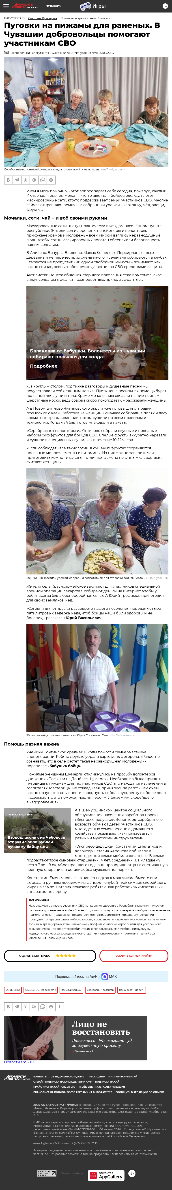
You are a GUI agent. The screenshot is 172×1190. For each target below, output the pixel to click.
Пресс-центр (96, 1076)
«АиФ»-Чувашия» (113, 169)
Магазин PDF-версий (122, 1076)
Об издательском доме (67, 1076)
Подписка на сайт (108, 1081)
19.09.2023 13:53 (14, 18)
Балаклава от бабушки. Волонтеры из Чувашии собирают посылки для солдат (87, 353)
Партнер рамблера (72, 1173)
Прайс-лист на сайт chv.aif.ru (54, 1086)
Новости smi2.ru (19, 1062)
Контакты (40, 1076)
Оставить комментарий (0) (134, 955)
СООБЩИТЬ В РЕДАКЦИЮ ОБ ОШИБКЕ (140, 1092)
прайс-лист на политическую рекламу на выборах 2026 (72, 1092)
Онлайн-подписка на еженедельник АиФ (62, 1081)
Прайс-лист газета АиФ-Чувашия (102, 1086)
